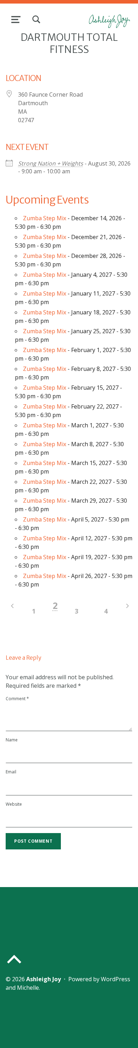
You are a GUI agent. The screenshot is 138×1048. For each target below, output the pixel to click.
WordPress (115, 979)
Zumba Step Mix (44, 218)
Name (12, 740)
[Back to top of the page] (14, 965)
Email (11, 772)
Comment (17, 699)
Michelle (28, 988)
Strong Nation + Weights (50, 163)
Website (14, 804)
